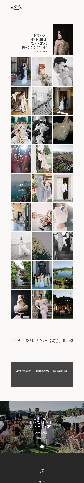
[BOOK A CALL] (42, 446)
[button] (72, 7)
